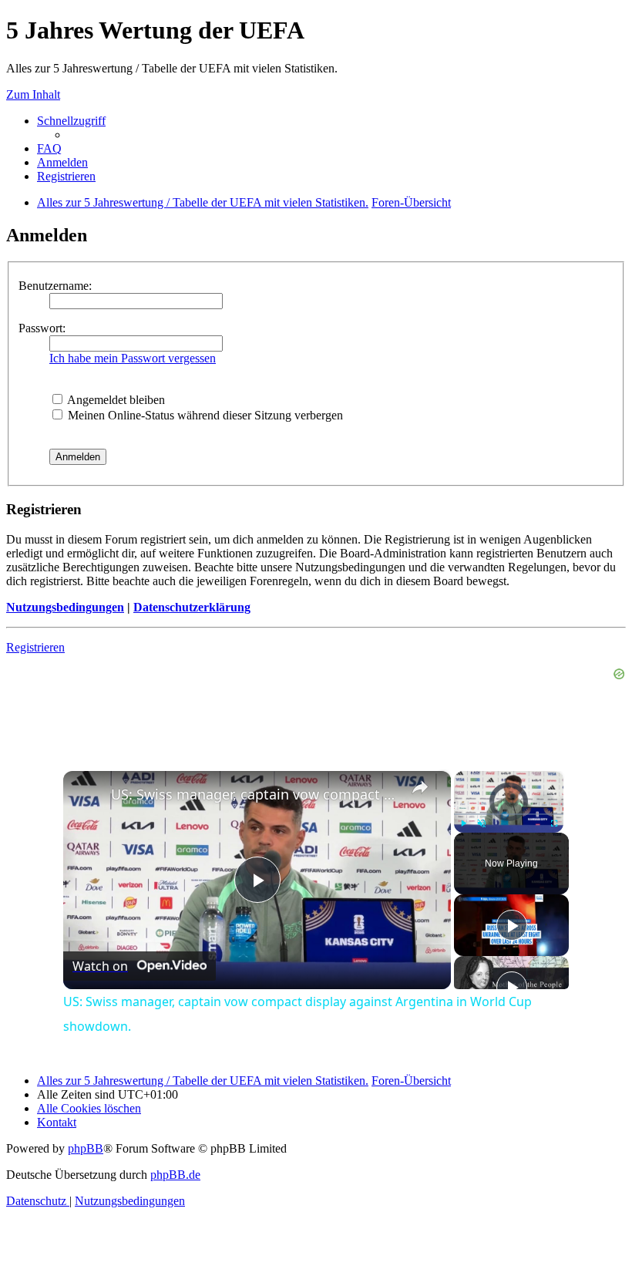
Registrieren (35, 647)
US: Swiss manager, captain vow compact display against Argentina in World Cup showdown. (254, 794)
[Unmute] (481, 823)
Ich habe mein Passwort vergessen (132, 358)
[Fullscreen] (554, 823)
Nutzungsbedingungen (65, 607)
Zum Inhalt (33, 94)
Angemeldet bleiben (115, 399)
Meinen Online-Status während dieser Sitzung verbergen (204, 415)
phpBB (85, 1148)
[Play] (463, 823)
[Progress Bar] (508, 814)
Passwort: (42, 328)
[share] (420, 787)
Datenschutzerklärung (191, 607)
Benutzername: (55, 285)
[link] (87, 795)
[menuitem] (49, 148)
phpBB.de (175, 1174)
